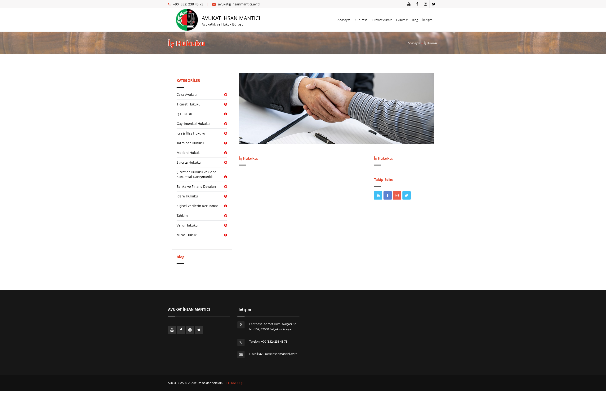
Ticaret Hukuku (189, 104)
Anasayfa (344, 20)
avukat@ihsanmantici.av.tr (239, 4)
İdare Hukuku (187, 196)
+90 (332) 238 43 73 (188, 4)
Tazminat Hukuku (190, 143)
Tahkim (182, 215)
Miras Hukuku (188, 235)
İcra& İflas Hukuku (191, 133)
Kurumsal (361, 20)
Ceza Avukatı (187, 94)
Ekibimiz (402, 20)
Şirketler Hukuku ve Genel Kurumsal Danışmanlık (197, 174)
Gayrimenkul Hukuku (193, 123)
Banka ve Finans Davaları (196, 186)
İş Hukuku (430, 43)
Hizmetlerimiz (382, 20)
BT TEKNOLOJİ (233, 383)
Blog (415, 20)
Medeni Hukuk (188, 152)
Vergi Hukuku (187, 225)
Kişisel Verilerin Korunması (198, 206)
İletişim (427, 20)
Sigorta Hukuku (189, 162)
